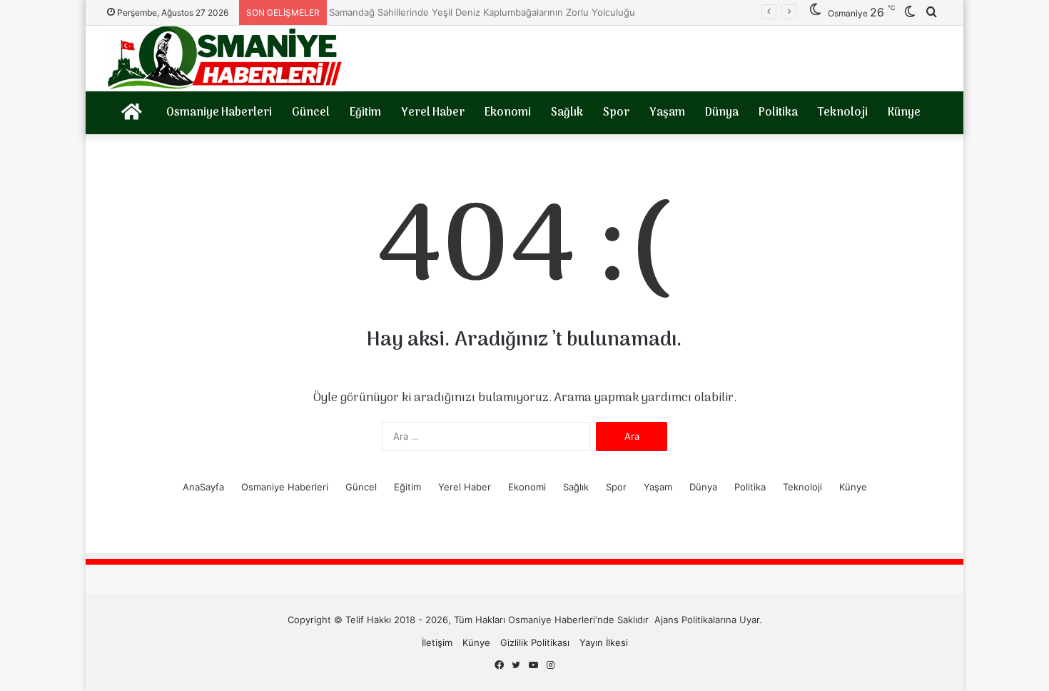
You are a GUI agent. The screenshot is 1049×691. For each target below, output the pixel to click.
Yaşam (667, 113)
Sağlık (567, 113)
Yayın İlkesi (603, 642)
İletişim (437, 642)
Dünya (722, 113)
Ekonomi (508, 113)
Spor (616, 113)
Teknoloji (843, 113)
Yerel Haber (433, 113)
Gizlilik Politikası (534, 642)
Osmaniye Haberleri (219, 113)
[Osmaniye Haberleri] (225, 58)
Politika (778, 113)
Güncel (311, 113)
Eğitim (365, 113)
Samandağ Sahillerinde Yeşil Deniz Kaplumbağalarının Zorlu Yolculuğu (473, 12)
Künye (904, 113)
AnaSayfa (203, 487)
